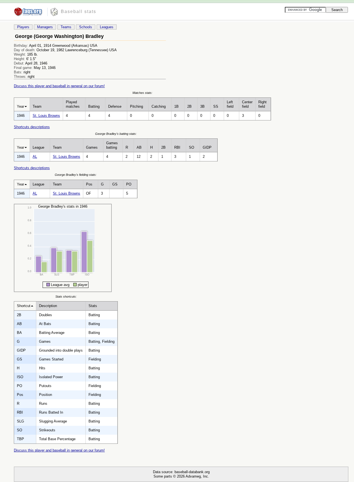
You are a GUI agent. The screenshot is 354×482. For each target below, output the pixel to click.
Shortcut (23, 306)
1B (176, 106)
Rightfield (262, 104)
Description (48, 306)
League (38, 147)
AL (35, 156)
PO (128, 184)
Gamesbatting (112, 145)
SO (191, 147)
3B (202, 106)
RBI (177, 147)
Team (37, 106)
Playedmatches (73, 104)
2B (189, 106)
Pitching (136, 106)
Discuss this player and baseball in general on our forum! (59, 86)
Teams (66, 27)
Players (23, 27)
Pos (89, 184)
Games (92, 147)
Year (20, 106)
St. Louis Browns (46, 116)
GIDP (207, 147)
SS (215, 106)
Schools (85, 27)
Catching (159, 106)
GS (115, 184)
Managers (45, 27)
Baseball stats (78, 11)
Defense (114, 106)
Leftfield (230, 104)
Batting (94, 106)
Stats (92, 306)
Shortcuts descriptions (32, 127)
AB (139, 147)
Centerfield (247, 104)
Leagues (106, 27)
